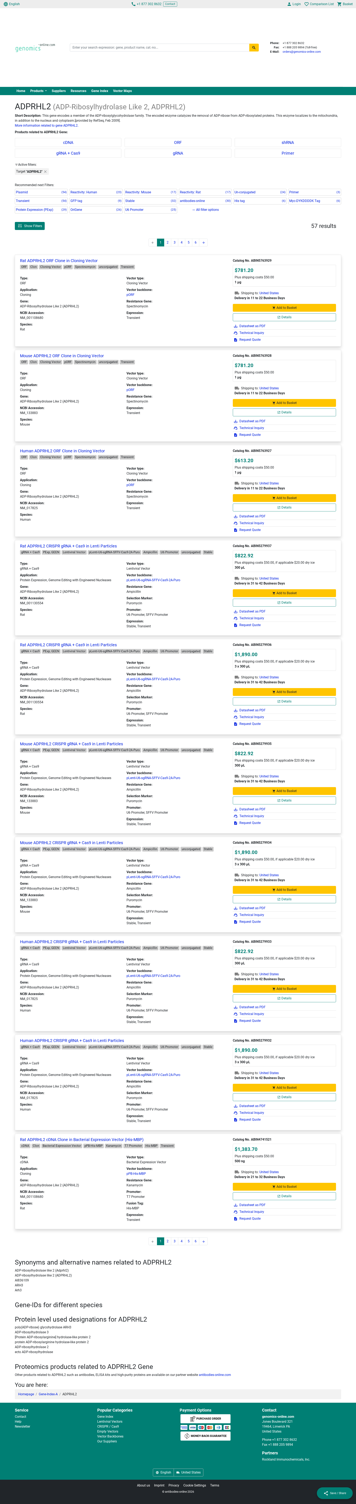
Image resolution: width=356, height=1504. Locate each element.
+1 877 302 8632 (149, 4)
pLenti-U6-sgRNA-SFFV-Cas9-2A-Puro (153, 580)
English (14, 4)
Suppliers (59, 91)
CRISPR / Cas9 (108, 1426)
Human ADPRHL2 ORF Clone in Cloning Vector (62, 450)
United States (269, 293)
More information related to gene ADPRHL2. (46, 125)
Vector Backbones (110, 1436)
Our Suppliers (107, 1441)
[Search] (254, 47)
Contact (170, 4)
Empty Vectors (107, 1431)
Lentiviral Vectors (109, 1421)
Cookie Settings (194, 1485)
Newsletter (22, 1426)
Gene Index (99, 91)
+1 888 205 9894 (280, 1445)
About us (143, 1485)
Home (20, 91)
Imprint (159, 1485)
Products (37, 91)
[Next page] (203, 242)
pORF (130, 295)
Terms (214, 1485)
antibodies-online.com (215, 1375)
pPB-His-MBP (136, 1174)
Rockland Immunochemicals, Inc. (286, 1459)
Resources (78, 91)
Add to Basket (286, 308)
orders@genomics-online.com (302, 51)
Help (18, 1421)
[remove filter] (45, 171)
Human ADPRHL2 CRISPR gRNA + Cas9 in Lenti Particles (72, 941)
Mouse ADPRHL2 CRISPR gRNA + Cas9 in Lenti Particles (71, 743)
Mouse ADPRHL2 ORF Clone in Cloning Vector (62, 355)
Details (286, 317)
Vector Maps (122, 91)
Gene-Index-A (48, 1394)
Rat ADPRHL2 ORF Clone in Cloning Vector (59, 260)
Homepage (26, 1394)
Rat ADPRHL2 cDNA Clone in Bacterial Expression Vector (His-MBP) (82, 1139)
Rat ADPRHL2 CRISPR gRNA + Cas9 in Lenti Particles (68, 546)
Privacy (174, 1485)
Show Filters (33, 226)
